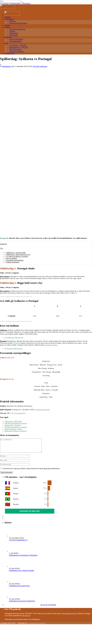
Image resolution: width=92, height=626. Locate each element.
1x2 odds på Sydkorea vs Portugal (17, 256)
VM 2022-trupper (15, 49)
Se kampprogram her (42, 409)
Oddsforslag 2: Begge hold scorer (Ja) (18, 254)
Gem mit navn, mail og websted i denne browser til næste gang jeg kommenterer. (31, 468)
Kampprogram (15, 3)
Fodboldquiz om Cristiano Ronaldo (21, 570)
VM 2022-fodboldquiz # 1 (18, 540)
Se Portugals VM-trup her (13, 348)
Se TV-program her (18, 413)
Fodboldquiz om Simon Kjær (19, 586)
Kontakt (41, 623)
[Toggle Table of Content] (1, 249)
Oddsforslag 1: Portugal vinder (16, 252)
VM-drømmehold (15, 41)
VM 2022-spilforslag (16, 51)
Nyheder (7, 17)
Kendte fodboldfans (16, 39)
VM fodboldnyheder (69, 613)
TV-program (4, 3)
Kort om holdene (11, 258)
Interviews (8, 37)
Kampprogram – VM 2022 (18, 47)
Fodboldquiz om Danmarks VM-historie (23, 555)
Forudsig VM (9, 53)
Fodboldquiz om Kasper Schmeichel (22, 601)
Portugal (3, 238)
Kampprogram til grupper (18, 23)
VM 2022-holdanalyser (17, 29)
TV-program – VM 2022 (18, 45)
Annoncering (32, 623)
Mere (6, 43)
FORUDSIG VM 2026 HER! (30, 511)
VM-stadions (13, 33)
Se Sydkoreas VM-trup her (13, 337)
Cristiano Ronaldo (51, 345)
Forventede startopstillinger (15, 260)
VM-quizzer (26, 3)
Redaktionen (6, 66)
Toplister (12, 31)
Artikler (7, 27)
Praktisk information (12, 262)
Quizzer (7, 25)
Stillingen (12, 21)
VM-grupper (8, 19)
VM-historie (13, 35)
